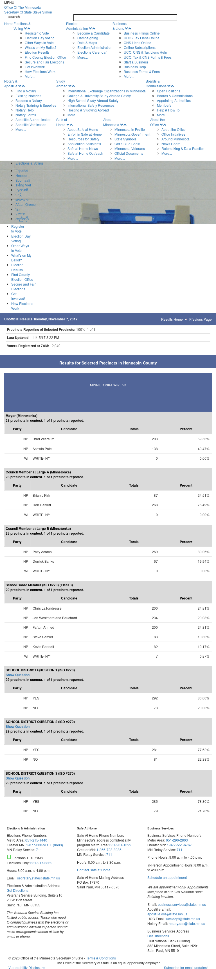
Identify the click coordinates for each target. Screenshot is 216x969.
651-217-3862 (41, 862)
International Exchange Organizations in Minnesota (107, 90)
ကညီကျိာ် (22, 218)
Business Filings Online (142, 33)
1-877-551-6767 (179, 844)
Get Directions (17, 890)
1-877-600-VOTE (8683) (44, 844)
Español (21, 170)
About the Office (157, 122)
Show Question (18, 674)
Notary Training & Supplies (35, 105)
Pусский (21, 189)
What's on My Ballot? (41, 47)
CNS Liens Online (137, 42)
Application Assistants (84, 143)
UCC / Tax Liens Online (141, 37)
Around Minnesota (175, 138)
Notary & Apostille (10, 83)
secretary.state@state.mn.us (38, 877)
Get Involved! (35, 66)
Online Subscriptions (140, 47)
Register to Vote (37, 33)
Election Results (37, 52)
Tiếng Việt (23, 185)
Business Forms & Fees (142, 71)
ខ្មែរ (17, 209)
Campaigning (87, 37)
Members (164, 105)
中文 (18, 194)
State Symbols (125, 138)
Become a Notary (28, 100)
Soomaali (22, 180)
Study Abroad (62, 83)
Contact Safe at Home (94, 869)
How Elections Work (40, 71)
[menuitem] (40, 50)
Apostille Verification (30, 124)
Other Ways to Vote (39, 42)
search (14, 16)
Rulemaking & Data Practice (182, 148)
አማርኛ (20, 213)
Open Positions (168, 90)
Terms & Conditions (101, 958)
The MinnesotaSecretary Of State (28, 9)
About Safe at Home (83, 129)
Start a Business (136, 62)
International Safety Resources (91, 105)
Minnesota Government (132, 134)
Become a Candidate (93, 33)
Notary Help (24, 110)
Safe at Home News (83, 148)
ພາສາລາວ (22, 199)
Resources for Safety (83, 138)
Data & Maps (87, 42)
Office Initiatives (173, 134)
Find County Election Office (45, 57)
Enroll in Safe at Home (85, 134)
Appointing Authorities (174, 100)
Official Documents (128, 153)
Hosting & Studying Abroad (88, 110)
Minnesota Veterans (129, 148)
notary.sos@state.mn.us (186, 923)
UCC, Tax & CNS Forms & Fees (148, 57)
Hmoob (21, 175)
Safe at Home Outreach (85, 153)
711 (39, 849)
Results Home (172, 319)
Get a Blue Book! (127, 143)
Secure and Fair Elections (44, 62)
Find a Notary (25, 90)
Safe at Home (61, 122)
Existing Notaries (28, 95)
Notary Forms (25, 114)
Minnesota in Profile (129, 129)
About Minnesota (111, 122)
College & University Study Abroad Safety (99, 95)
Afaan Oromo (25, 204)
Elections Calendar (92, 52)
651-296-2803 (177, 840)
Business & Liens (119, 26)
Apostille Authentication (33, 119)
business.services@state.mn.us (181, 904)
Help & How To (168, 110)
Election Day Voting (40, 37)
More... (30, 76)
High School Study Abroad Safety (93, 100)
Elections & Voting (22, 26)
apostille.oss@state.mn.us (167, 913)
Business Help (135, 66)
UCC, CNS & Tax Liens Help (145, 52)
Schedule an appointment (167, 877)
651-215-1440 (36, 840)
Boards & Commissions (156, 83)
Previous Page (200, 319)
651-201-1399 (120, 844)
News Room (170, 143)
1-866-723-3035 (109, 849)
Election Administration (77, 26)
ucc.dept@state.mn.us (182, 918)
